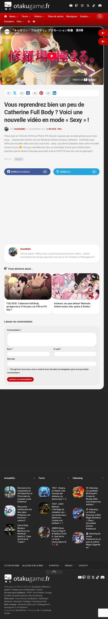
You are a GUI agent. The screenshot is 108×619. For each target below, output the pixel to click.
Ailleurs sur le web (32, 565)
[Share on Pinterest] (38, 93)
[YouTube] (70, 5)
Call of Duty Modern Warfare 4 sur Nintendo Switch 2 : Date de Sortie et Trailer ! (24, 533)
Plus (19, 21)
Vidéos (38, 16)
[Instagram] (82, 5)
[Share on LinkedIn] (51, 93)
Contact (83, 565)
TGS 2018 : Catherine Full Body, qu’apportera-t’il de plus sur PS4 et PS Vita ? (26, 306)
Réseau (68, 565)
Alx (38, 610)
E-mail (57, 349)
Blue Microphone (19, 595)
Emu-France (20, 598)
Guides (84, 16)
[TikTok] (93, 5)
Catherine (18, 159)
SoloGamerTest (39, 601)
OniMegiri (27, 601)
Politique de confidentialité (23, 590)
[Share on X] (12, 93)
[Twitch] (76, 5)
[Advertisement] (52, 210)
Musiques (71, 16)
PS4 (59, 129)
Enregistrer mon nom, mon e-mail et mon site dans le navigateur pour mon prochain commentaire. (48, 371)
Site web (11, 359)
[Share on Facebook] (25, 93)
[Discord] (99, 5)
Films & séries (56, 16)
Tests (25, 16)
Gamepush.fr (10, 607)
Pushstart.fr (22, 607)
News (12, 16)
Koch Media (38, 593)
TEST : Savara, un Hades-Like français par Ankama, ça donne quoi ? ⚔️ (59, 493)
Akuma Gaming (35, 595)
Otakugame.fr (44, 604)
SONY (29, 593)
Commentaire (14, 330)
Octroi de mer (11, 565)
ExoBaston (32, 598)
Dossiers (9, 21)
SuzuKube (19, 129)
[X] (88, 5)
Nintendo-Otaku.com (27, 604)
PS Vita (52, 129)
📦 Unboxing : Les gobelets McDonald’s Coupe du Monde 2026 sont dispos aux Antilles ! (93, 496)
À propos (54, 565)
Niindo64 (18, 601)
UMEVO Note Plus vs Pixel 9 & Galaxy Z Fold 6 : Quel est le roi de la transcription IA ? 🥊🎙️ (59, 536)
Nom (10, 349)
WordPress (21, 610)
